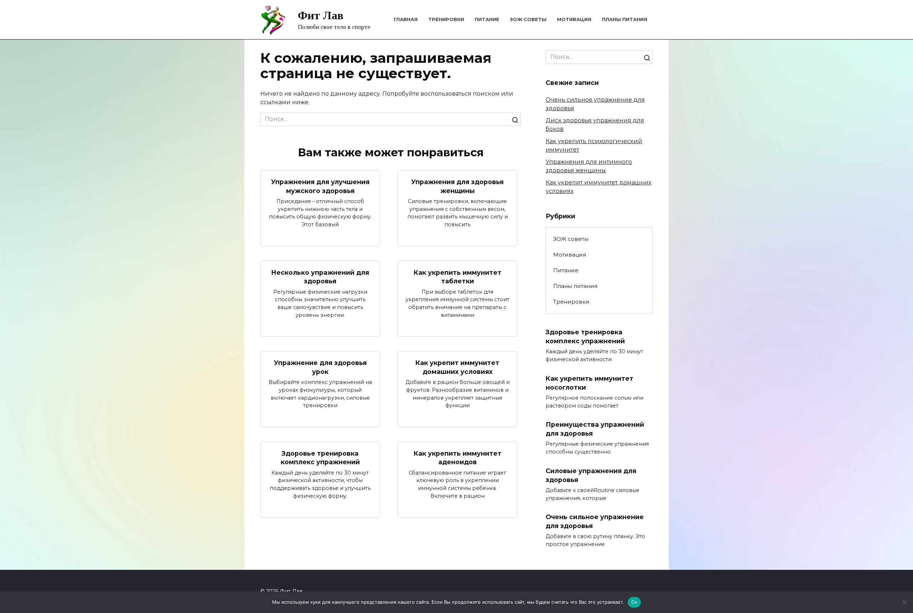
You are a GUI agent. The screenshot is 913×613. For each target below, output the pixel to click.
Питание (487, 19)
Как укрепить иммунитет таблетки (457, 276)
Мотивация (574, 19)
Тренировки (446, 19)
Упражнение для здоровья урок (320, 367)
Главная (406, 19)
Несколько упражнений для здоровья (320, 276)
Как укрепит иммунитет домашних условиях (457, 367)
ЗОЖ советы (528, 19)
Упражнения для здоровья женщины (457, 186)
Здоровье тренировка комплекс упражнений (320, 458)
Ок (634, 602)
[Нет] (904, 602)
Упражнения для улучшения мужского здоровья (320, 186)
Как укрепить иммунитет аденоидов (457, 458)
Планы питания (624, 19)
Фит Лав (320, 15)
